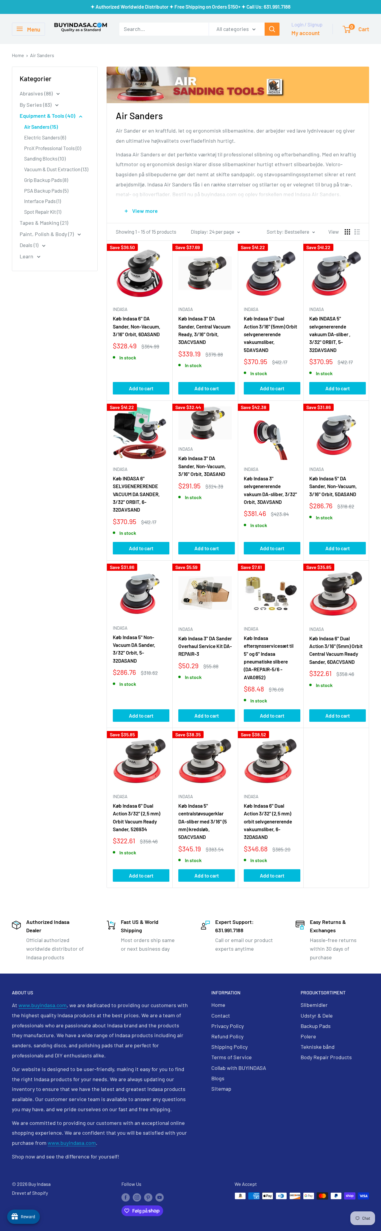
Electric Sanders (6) (45, 137)
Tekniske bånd (318, 1046)
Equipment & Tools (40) (48, 115)
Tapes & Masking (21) (44, 222)
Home (18, 55)
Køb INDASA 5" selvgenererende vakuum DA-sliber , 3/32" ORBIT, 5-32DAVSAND (330, 334)
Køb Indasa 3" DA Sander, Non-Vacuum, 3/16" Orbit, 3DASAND (202, 466)
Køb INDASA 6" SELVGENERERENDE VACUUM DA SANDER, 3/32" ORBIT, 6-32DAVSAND (136, 493)
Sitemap (221, 1088)
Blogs (217, 1078)
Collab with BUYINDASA (238, 1068)
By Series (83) (36, 104)
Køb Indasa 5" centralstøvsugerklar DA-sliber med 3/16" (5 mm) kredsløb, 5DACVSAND (202, 821)
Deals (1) (30, 245)
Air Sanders (42, 55)
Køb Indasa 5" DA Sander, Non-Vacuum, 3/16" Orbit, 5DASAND (333, 486)
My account (305, 32)
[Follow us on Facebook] (125, 1197)
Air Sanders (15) (41, 127)
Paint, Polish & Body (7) (47, 234)
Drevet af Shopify (30, 1193)
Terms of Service (231, 1057)
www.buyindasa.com (42, 1005)
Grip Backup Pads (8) (46, 180)
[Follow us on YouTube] (159, 1197)
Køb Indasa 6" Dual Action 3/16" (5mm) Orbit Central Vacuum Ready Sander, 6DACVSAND (336, 650)
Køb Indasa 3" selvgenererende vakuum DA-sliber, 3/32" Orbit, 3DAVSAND (270, 490)
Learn (27, 256)
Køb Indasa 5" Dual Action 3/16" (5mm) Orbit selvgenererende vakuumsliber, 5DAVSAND (270, 334)
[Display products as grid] (347, 232)
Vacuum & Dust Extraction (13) (56, 169)
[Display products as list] (357, 232)
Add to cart (141, 388)
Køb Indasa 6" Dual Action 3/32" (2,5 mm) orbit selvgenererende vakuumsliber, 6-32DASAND (268, 821)
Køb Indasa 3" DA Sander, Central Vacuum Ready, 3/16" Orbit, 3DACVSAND (204, 330)
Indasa (120, 309)
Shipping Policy (229, 1046)
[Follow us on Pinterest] (148, 1197)
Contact (220, 1015)
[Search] (272, 28)
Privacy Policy (227, 1026)
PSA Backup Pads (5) (46, 191)
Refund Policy (227, 1036)
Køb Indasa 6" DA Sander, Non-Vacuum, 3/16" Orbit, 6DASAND (136, 326)
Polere (308, 1036)
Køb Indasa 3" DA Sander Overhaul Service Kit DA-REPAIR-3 (205, 646)
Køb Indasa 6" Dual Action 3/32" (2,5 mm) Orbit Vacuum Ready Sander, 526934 (136, 817)
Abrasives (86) (37, 93)
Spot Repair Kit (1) (42, 212)
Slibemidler (314, 1005)
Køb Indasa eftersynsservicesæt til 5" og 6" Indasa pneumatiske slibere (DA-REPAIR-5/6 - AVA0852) (268, 657)
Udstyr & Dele (317, 1015)
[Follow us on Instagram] (137, 1197)
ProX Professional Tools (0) (52, 148)
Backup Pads (316, 1026)
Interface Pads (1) (42, 201)
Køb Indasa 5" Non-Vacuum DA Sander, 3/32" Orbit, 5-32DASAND (134, 649)
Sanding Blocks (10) (44, 158)
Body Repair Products (326, 1057)
